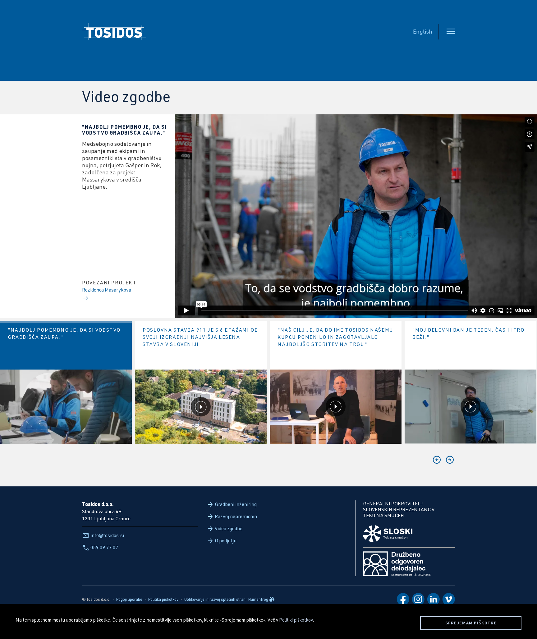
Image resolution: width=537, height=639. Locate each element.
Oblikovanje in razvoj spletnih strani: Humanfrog (226, 599)
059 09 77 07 (104, 547)
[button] (437, 460)
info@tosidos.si (107, 535)
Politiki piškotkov (296, 620)
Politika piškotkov (163, 599)
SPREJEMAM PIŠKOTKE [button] (471, 622)
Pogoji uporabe (129, 599)
